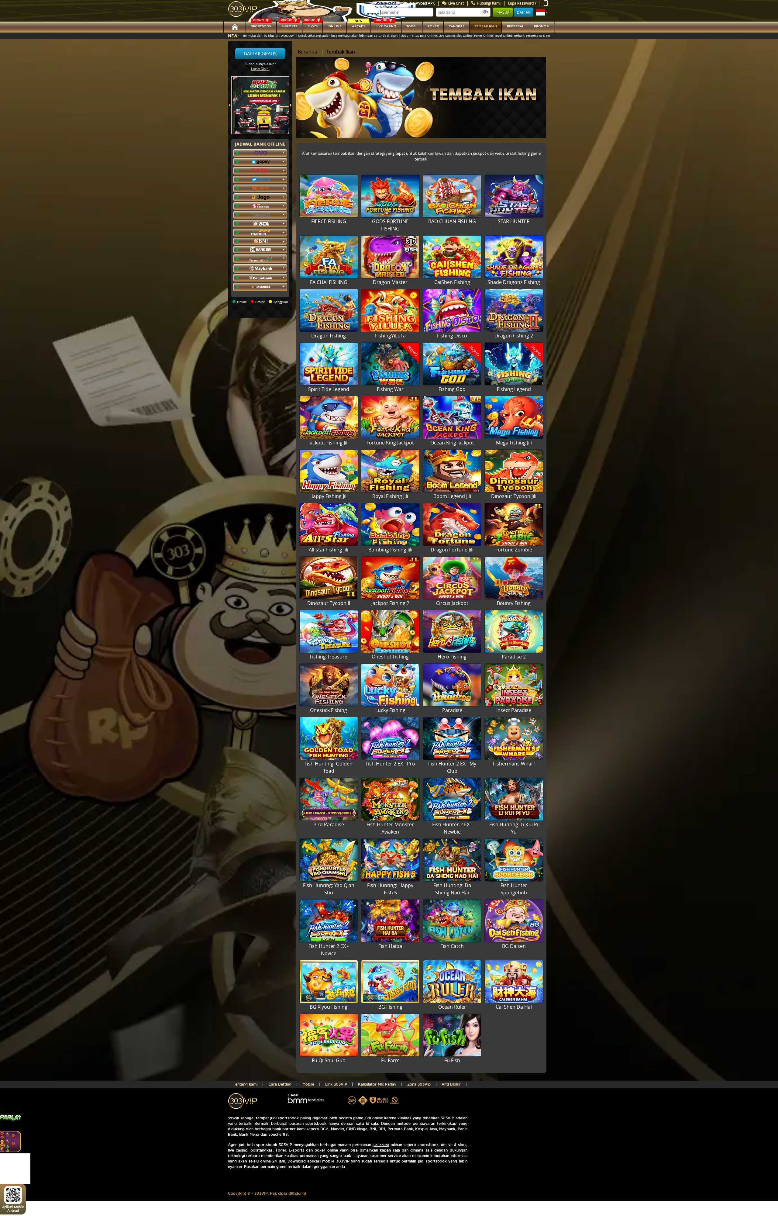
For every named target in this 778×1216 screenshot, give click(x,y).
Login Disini (260, 68)
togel (411, 26)
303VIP (233, 1118)
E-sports (289, 25)
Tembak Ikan (486, 26)
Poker (433, 26)
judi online (381, 1145)
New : (233, 36)
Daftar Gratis (260, 53)
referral (515, 26)
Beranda (307, 51)
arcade (359, 25)
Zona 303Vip (419, 1084)
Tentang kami (245, 1084)
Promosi (541, 26)
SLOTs (311, 25)
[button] (541, 12)
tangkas (456, 26)
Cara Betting (279, 1084)
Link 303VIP (336, 1084)
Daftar (523, 12)
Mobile (308, 1084)
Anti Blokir (451, 1084)
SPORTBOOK (261, 25)
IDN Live (335, 26)
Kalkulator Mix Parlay (377, 1084)
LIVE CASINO (386, 25)
